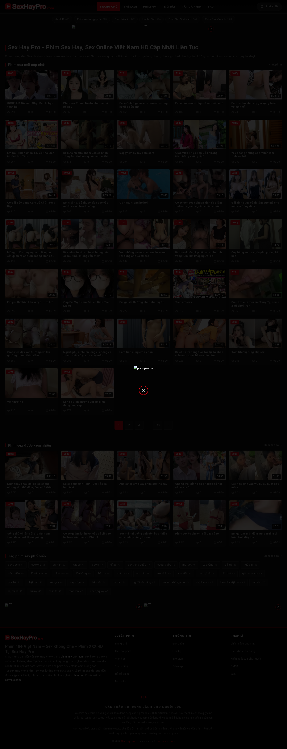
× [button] (143, 390)
